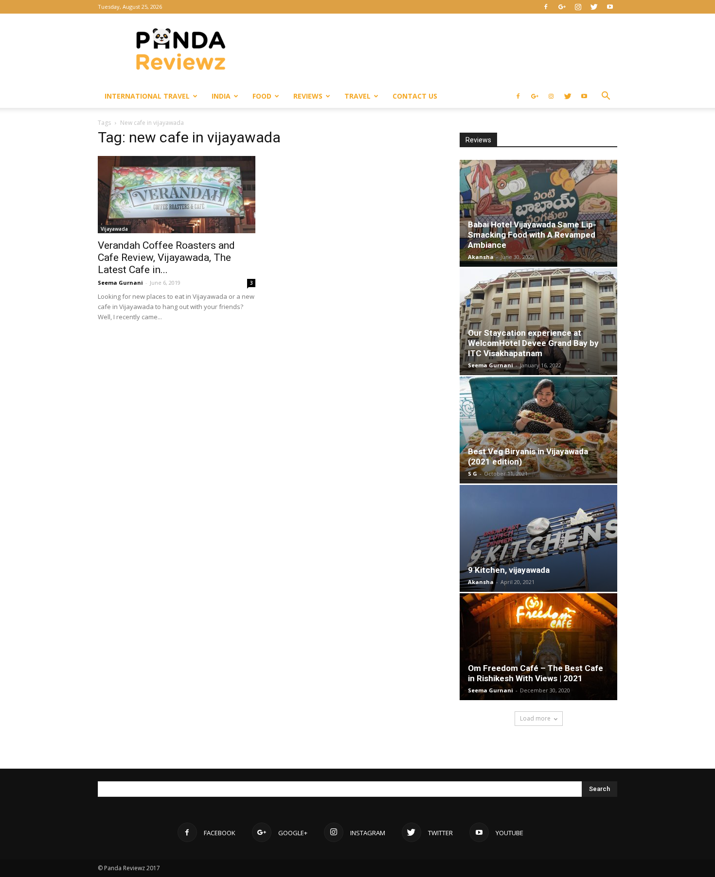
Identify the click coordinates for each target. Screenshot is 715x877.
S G (472, 473)
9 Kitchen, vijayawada (509, 570)
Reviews (307, 96)
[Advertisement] (440, 49)
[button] (605, 97)
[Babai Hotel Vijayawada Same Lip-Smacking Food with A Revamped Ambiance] (538, 213)
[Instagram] (578, 7)
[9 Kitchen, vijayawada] (538, 538)
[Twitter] (594, 7)
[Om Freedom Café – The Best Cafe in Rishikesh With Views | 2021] (538, 646)
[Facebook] (545, 7)
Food (261, 96)
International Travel (147, 96)
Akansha (481, 256)
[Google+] (561, 7)
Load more (535, 718)
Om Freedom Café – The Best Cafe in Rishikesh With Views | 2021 (535, 673)
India (221, 96)
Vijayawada (114, 228)
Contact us (415, 96)
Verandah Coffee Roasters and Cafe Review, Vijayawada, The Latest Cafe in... (166, 257)
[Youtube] (610, 7)
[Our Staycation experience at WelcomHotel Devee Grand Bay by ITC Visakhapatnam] (538, 321)
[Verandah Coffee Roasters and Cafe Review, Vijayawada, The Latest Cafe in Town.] (176, 194)
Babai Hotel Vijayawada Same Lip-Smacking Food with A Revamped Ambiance (532, 235)
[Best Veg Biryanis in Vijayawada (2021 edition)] (538, 430)
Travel (357, 96)
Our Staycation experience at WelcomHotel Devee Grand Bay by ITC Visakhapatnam (533, 343)
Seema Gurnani (120, 282)
